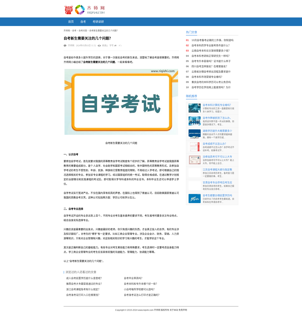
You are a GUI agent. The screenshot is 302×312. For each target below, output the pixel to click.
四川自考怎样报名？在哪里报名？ (210, 66)
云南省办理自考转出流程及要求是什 (211, 71)
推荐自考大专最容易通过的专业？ (84, 283)
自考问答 (83, 31)
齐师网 (67, 31)
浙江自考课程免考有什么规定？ (83, 289)
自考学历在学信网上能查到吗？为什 (211, 87)
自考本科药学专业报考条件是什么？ (211, 45)
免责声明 (183, 310)
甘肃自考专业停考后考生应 (217, 182)
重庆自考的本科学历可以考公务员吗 (211, 82)
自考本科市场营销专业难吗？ (207, 76)
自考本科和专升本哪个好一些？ (141, 283)
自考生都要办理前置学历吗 (217, 195)
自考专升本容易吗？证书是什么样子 (211, 61)
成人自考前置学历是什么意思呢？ (84, 278)
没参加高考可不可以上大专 (217, 156)
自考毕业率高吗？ (133, 278)
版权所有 (165, 310)
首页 (71, 21)
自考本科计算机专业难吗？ (217, 105)
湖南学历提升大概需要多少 (217, 130)
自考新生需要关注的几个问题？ (104, 31)
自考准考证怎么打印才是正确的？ (142, 295)
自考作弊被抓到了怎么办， (217, 117)
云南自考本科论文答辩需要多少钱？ (211, 50)
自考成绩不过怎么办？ (215, 143)
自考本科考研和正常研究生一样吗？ (211, 55)
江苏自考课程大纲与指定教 (217, 169)
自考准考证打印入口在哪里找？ (83, 295)
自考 (83, 21)
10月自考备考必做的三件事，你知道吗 (212, 40)
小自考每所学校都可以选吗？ (140, 289)
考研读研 (98, 21)
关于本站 (174, 310)
